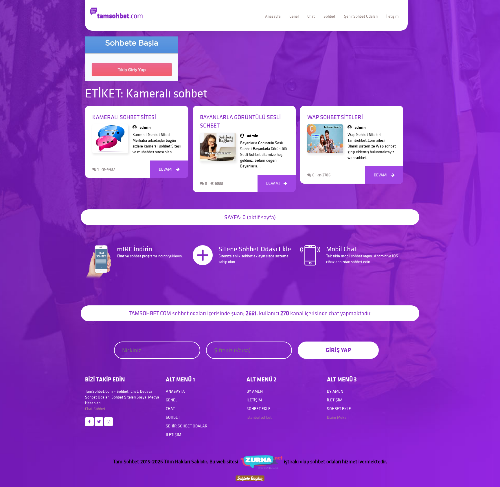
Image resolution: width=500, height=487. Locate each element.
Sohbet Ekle (259, 408)
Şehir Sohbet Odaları (361, 16)
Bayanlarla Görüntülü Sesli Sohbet (240, 121)
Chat (311, 16)
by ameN (255, 391)
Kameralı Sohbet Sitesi (124, 117)
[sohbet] (261, 461)
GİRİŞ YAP (338, 350)
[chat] (250, 478)
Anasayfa (273, 16)
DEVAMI (169, 169)
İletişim (392, 16)
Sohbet (329, 16)
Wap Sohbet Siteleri (335, 117)
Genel (294, 16)
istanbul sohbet (259, 417)
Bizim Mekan (337, 417)
